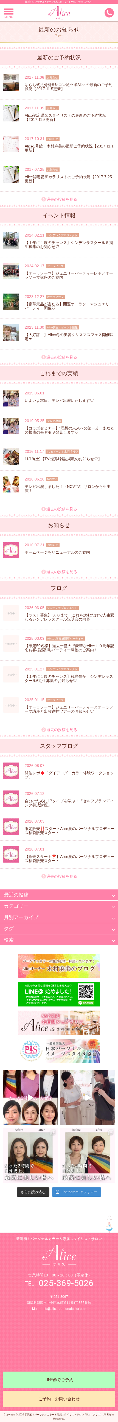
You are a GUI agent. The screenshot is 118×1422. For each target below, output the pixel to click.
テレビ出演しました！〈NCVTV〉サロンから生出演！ (68, 488)
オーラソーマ (55, 266)
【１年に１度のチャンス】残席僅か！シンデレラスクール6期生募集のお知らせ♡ (69, 678)
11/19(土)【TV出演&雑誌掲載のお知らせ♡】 (63, 459)
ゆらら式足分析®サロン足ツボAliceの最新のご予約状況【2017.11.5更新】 (69, 87)
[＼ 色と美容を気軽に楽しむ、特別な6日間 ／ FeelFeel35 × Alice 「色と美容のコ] (87, 1097)
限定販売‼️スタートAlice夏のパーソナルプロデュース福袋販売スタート (69, 830)
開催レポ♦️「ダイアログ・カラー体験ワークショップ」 (69, 775)
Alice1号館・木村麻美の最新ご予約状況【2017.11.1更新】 (69, 148)
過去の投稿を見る (61, 199)
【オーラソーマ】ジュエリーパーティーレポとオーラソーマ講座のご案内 (69, 275)
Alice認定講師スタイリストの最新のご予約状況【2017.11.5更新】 (65, 117)
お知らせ (52, 77)
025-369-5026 (66, 1283)
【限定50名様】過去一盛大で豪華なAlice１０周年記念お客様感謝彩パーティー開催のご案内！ (69, 648)
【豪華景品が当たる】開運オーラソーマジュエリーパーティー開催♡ (69, 306)
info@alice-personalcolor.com (64, 1309)
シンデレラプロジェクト (62, 235)
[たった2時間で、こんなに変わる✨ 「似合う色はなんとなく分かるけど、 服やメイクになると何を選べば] (30, 1097)
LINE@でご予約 (59, 1379)
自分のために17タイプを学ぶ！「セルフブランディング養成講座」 (69, 803)
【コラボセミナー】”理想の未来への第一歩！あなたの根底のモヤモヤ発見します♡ (69, 430)
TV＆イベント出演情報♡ (62, 451)
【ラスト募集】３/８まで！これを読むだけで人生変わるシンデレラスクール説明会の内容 (69, 617)
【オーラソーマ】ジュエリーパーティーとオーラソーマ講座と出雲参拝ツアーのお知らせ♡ (69, 709)
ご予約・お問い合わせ (59, 1399)
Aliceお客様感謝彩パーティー (65, 638)
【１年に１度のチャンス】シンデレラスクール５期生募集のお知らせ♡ (69, 244)
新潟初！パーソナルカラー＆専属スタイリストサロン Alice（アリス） (59, 2)
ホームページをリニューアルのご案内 (57, 552)
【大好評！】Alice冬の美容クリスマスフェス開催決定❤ (69, 336)
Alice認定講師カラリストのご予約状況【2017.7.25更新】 (68, 179)
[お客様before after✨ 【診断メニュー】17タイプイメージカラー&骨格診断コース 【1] (30, 1155)
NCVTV (52, 479)
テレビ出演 (54, 420)
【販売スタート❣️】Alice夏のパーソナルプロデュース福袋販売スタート (69, 858)
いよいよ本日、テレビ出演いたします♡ (59, 400)
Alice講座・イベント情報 (62, 327)
